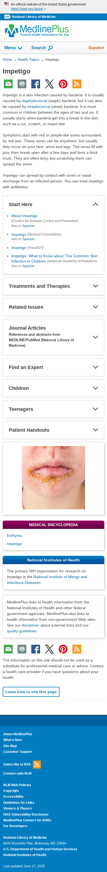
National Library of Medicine (34, 17)
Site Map (10, 746)
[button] (95, 204)
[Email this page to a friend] (8, 83)
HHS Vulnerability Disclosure (26, 814)
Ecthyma (14, 535)
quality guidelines (22, 631)
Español (96, 47)
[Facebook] (35, 83)
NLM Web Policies (17, 785)
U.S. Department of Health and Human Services (40, 849)
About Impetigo (24, 216)
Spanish (28, 226)
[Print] (21, 83)
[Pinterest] (63, 83)
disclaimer (30, 625)
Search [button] (38, 47)
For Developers (15, 826)
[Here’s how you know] (53, 6)
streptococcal (38, 106)
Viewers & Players (17, 808)
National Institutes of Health (24, 855)
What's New (12, 740)
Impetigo (18, 234)
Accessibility (13, 797)
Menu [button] (10, 47)
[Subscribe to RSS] (76, 83)
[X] (49, 83)
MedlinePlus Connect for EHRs (27, 820)
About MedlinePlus (17, 734)
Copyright (11, 791)
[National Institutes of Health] (8, 17)
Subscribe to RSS (17, 764)
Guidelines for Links (18, 803)
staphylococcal (34, 101)
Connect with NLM (17, 773)
